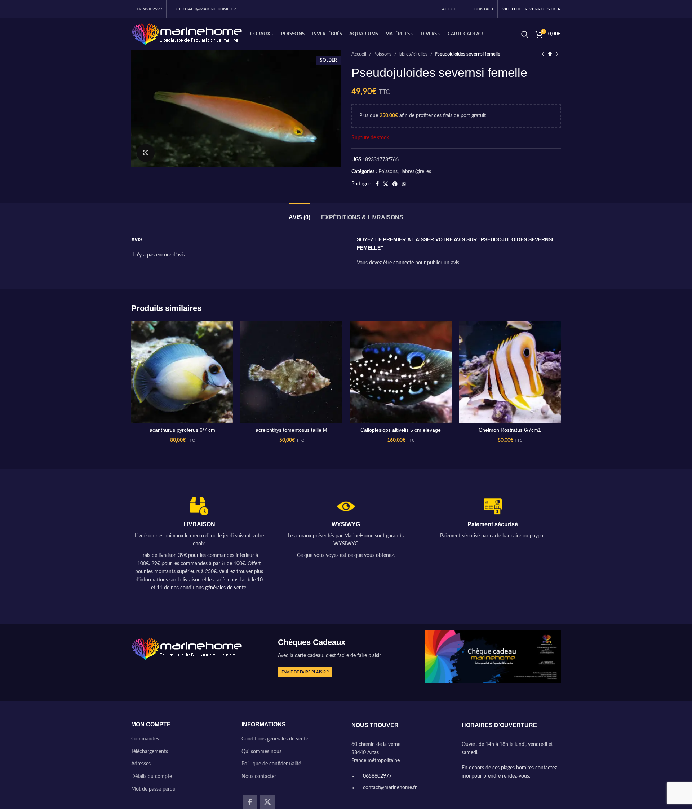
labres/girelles (414, 54)
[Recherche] (525, 34)
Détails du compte (151, 776)
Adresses (141, 763)
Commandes (145, 739)
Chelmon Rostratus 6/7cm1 (510, 430)
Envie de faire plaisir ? (305, 672)
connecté (403, 262)
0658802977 (376, 776)
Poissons (382, 54)
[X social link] (385, 184)
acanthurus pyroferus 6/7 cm (182, 430)
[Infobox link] (199, 544)
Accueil (359, 54)
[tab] (299, 214)
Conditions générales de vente (274, 739)
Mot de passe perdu (153, 789)
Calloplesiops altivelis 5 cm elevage (400, 430)
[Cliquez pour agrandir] (146, 153)
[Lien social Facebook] (377, 184)
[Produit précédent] (542, 54)
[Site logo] (187, 34)
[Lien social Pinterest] (395, 184)
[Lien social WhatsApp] (404, 184)
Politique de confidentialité (271, 763)
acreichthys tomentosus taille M (291, 430)
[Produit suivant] (557, 54)
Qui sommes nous (261, 751)
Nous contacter (258, 776)
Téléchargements (149, 751)
